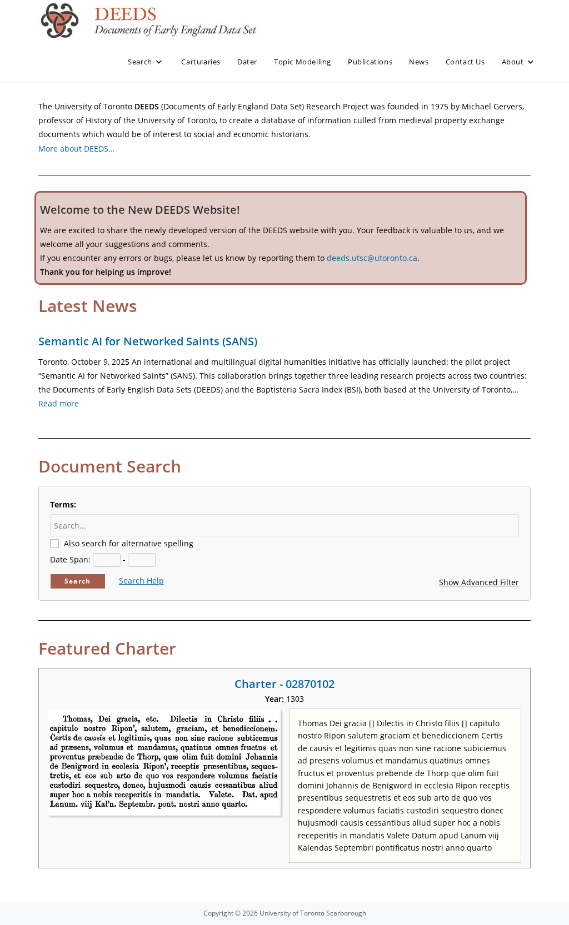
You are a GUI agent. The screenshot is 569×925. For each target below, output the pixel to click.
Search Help (141, 580)
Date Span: (70, 559)
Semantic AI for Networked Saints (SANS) (147, 341)
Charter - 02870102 (284, 683)
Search (77, 581)
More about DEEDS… (76, 148)
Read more (58, 403)
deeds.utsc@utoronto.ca (372, 258)
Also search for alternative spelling (128, 543)
